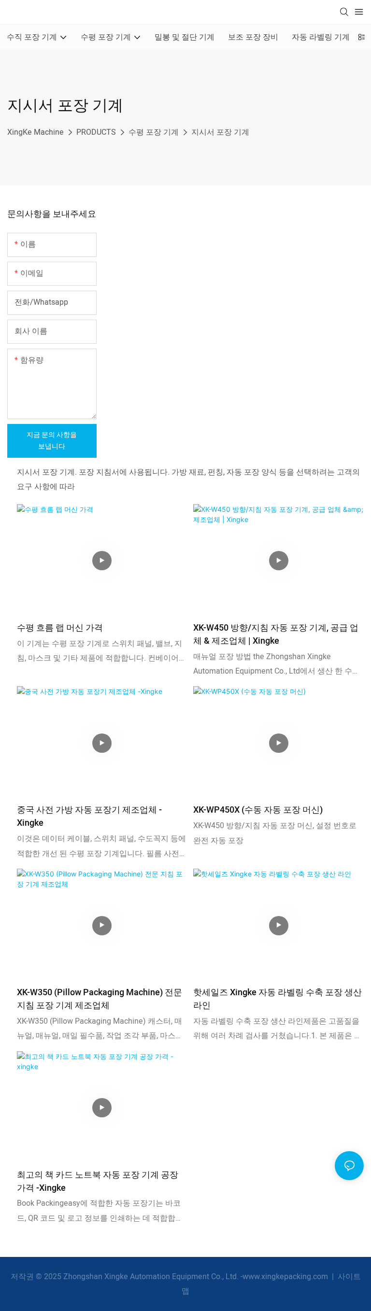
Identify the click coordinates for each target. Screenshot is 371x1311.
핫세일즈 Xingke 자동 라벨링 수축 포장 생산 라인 (277, 999)
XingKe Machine (35, 132)
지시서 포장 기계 (220, 132)
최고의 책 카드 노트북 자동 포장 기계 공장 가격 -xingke (97, 1182)
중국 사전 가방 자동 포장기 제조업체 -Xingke (89, 817)
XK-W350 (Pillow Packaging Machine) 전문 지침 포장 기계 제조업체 (99, 999)
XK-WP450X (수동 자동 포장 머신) (258, 810)
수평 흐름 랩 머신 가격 (60, 627)
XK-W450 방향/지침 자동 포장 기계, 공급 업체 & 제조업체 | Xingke (275, 634)
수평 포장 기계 (153, 132)
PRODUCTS (96, 132)
